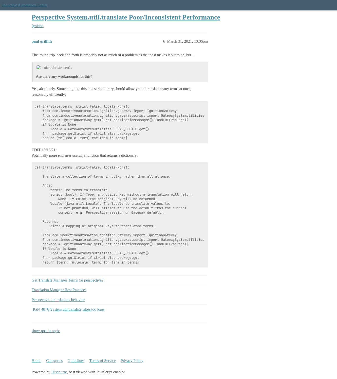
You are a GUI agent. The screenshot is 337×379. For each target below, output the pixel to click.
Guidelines (76, 361)
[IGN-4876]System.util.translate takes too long (68, 309)
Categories (54, 361)
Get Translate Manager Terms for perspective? (67, 280)
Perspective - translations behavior (58, 300)
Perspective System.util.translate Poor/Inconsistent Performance (126, 17)
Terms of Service (102, 361)
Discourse (59, 372)
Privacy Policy (132, 361)
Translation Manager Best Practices (59, 290)
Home (36, 361)
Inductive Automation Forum (25, 5)
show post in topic (46, 331)
